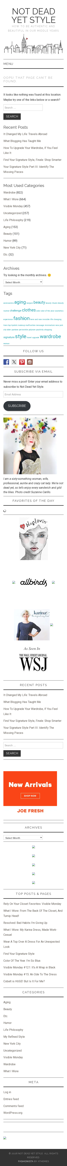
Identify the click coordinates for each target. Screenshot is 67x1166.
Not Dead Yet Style (33, 15)
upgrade (35, 337)
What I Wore (11, 199)
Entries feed (11, 1099)
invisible (46, 319)
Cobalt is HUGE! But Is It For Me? (24, 981)
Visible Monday (13, 206)
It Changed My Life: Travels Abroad (25, 134)
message (40, 325)
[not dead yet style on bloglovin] (33, 538)
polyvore (32, 330)
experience (8, 319)
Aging (7, 227)
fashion (21, 318)
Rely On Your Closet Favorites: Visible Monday (32, 904)
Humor (7, 240)
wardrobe (50, 336)
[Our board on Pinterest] (22, 362)
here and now (36, 319)
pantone (15, 330)
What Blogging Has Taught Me (22, 141)
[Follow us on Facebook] (6, 362)
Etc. (5, 254)
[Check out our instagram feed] (30, 362)
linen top (7, 325)
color (38, 311)
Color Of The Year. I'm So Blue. (22, 960)
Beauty (7, 233)
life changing (55, 319)
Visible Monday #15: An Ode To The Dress (30, 974)
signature (9, 337)
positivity (40, 330)
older (9, 330)
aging (20, 302)
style (20, 336)
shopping (48, 330)
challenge (15, 310)
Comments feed (13, 1106)
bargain (29, 303)
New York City (12, 247)
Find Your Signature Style (18, 953)
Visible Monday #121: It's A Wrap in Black (29, 967)
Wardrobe (9, 192)
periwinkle (23, 330)
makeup (21, 325)
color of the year (47, 311)
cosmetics (59, 311)
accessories (8, 303)
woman (6, 343)
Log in (7, 1092)
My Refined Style (14, 1036)
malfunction (31, 325)
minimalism (50, 325)
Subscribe (17, 406)
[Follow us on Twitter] (14, 362)
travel (29, 337)
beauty (39, 302)
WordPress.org (12, 1112)
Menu (8, 64)
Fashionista (25, 1161)
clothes (29, 310)
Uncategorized (12, 213)
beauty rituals (51, 303)
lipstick (14, 325)
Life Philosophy (13, 220)
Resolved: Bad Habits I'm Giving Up (25, 923)
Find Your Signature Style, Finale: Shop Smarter (32, 160)
